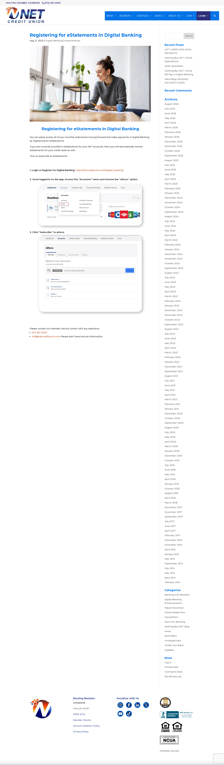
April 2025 (170, 179)
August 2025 (171, 160)
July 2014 (170, 568)
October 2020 (172, 418)
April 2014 (170, 577)
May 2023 (170, 287)
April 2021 (170, 394)
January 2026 (172, 137)
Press (168, 631)
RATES (158, 15)
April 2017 (170, 530)
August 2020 (172, 427)
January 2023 (172, 305)
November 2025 (173, 146)
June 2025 (170, 169)
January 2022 (172, 362)
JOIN (189, 15)
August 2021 (171, 376)
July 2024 (170, 221)
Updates (169, 650)
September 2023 (174, 268)
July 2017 (170, 521)
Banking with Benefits (177, 594)
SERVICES (142, 15)
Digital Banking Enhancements (63, 40)
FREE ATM (79, 714)
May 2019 (170, 474)
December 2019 (173, 455)
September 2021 (174, 371)
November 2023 (174, 258)
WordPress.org (173, 676)
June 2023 (170, 282)
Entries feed (171, 667)
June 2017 (170, 526)
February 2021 (172, 404)
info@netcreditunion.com (46, 336)
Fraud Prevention (174, 607)
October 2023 (172, 263)
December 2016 (173, 540)
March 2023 (171, 296)
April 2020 (170, 441)
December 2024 (174, 197)
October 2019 (172, 460)
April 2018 (170, 498)
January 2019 (172, 484)
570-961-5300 (39, 332)
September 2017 (174, 516)
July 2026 (170, 108)
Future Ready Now (175, 612)
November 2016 (173, 544)
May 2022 (170, 343)
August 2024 (172, 216)
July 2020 (170, 432)
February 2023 (173, 301)
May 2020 (170, 437)
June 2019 (170, 469)
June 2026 (170, 113)
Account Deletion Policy (86, 725)
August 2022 (172, 329)
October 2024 (172, 207)
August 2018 (171, 493)
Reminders (171, 636)
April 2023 (170, 291)
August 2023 (172, 272)
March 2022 (171, 352)
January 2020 (172, 451)
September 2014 (174, 563)
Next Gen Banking (175, 621)
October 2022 (172, 319)
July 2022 (170, 333)
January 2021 (172, 408)
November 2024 (174, 202)
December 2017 (173, 507)
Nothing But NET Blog (177, 626)
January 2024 (172, 249)
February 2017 (172, 535)
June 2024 (170, 226)
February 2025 (173, 188)
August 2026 (172, 104)
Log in (168, 662)
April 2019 (170, 479)
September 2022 (174, 324)
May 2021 (170, 390)
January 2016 (172, 554)
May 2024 (170, 230)
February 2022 (173, 357)
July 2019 (170, 465)
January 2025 (172, 193)
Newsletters (171, 617)
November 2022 (174, 315)
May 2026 (170, 118)
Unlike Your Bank (174, 645)
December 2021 (173, 366)
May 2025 (170, 174)
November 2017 (173, 512)
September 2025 (174, 155)
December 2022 (174, 310)
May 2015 (170, 558)
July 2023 (170, 277)
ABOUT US (174, 15)
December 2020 (174, 413)
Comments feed (173, 671)
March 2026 (171, 127)
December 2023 (174, 254)
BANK (110, 15)
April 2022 (170, 348)
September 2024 (174, 212)
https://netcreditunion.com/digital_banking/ (100, 170)
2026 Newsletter (174, 66)
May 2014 (170, 573)
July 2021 (170, 380)
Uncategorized (173, 640)
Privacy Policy (81, 731)
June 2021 (170, 385)
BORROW (125, 15)
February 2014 (172, 582)
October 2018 (172, 488)
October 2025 (172, 151)
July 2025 (170, 165)
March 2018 (171, 502)
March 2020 (171, 446)
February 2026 (173, 132)
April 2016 (170, 549)
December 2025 (173, 141)
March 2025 (171, 183)
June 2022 (170, 338)
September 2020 (174, 422)
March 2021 (171, 399)
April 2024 (170, 235)
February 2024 (173, 244)
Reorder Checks (82, 720)
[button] (215, 16)
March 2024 (171, 240)
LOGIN (202, 15)
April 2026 (170, 122)
